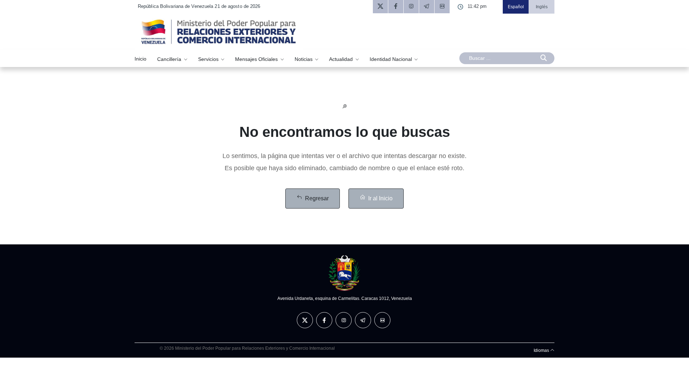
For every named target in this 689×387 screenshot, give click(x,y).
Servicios (209, 59)
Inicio (140, 59)
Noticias (304, 59)
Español (516, 6)
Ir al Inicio (380, 198)
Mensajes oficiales (257, 59)
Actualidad (341, 59)
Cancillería (170, 59)
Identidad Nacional (391, 59)
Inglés (542, 6)
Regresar (317, 198)
